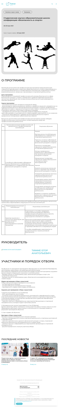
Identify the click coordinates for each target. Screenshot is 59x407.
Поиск (52, 4)
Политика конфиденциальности (29, 383)
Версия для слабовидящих (25, 387)
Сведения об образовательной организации (29, 380)
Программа (27, 12)
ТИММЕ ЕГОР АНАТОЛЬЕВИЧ (41, 252)
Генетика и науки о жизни (12, 12)
